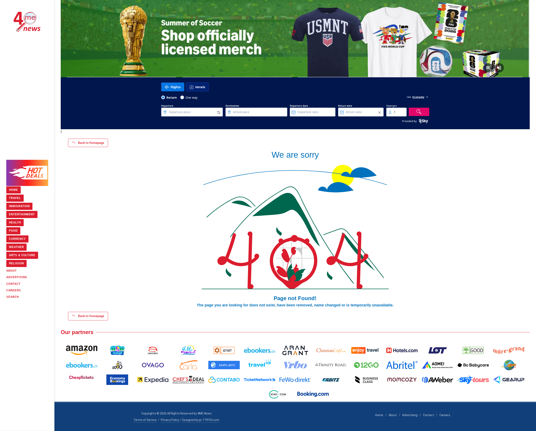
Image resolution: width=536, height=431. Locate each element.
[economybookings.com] (117, 379)
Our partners (77, 332)
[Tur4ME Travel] (188, 350)
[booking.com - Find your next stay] (313, 394)
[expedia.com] (153, 379)
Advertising (409, 415)
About (393, 415)
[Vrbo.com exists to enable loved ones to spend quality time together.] (295, 365)
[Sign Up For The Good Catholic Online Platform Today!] (331, 365)
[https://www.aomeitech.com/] (437, 365)
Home (379, 415)
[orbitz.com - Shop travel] (331, 379)
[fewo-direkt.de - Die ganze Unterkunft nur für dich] (295, 379)
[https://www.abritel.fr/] (402, 365)
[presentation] (64, 38)
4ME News (204, 413)
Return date (345, 105)
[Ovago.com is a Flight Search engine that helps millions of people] (153, 365)
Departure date (299, 105)
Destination (232, 105)
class (409, 96)
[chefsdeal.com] (188, 379)
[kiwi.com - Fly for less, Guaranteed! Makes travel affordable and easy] (277, 394)
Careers (444, 415)
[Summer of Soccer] (295, 38)
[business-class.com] (366, 379)
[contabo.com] (224, 379)
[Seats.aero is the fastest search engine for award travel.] (224, 365)
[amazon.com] (81, 350)
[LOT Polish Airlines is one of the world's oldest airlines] (437, 350)
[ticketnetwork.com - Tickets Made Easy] (259, 379)
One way (191, 97)
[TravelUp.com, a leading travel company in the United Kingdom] (259, 365)
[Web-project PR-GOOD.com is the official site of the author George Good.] (473, 350)
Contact (428, 415)
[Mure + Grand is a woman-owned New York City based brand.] (508, 350)
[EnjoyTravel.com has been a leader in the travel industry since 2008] (366, 350)
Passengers (391, 105)
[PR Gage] (224, 350)
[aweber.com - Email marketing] (437, 379)
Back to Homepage (90, 143)
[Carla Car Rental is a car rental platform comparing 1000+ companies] (188, 365)
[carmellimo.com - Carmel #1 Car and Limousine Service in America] (508, 365)
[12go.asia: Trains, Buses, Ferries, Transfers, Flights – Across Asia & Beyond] (366, 365)
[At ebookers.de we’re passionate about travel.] (259, 350)
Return (171, 97)
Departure (167, 105)
